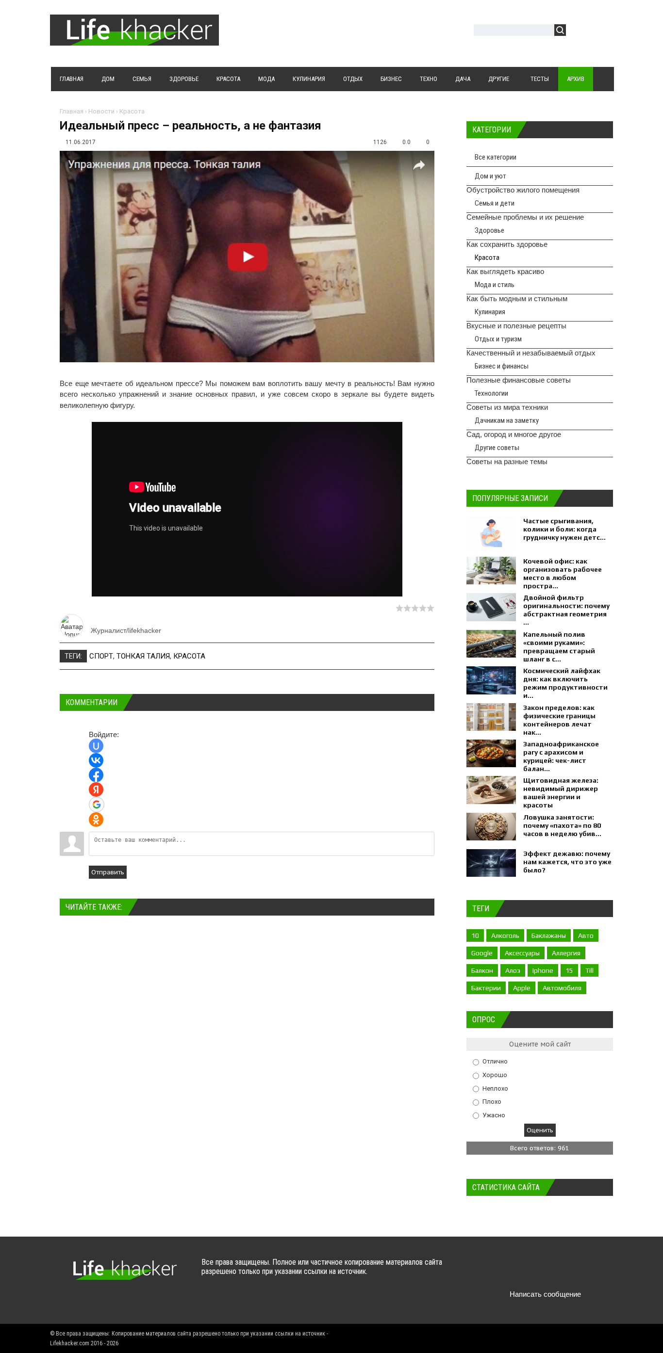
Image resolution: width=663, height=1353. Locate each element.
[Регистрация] (601, 31)
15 (569, 970)
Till (589, 970)
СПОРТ (101, 656)
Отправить (107, 872)
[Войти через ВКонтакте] (96, 760)
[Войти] (578, 31)
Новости (101, 111)
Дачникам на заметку (507, 420)
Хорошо (494, 1075)
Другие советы (497, 447)
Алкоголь (505, 935)
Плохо (491, 1101)
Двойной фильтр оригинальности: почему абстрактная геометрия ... (566, 610)
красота (189, 656)
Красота (132, 111)
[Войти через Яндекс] (96, 789)
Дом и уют (490, 176)
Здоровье (489, 230)
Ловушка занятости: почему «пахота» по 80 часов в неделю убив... (562, 825)
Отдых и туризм (498, 339)
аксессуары (522, 953)
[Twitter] (508, 1271)
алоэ (512, 970)
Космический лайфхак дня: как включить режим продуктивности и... (565, 683)
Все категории (495, 157)
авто (586, 935)
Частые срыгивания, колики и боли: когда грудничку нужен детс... (564, 529)
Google (482, 953)
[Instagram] (565, 1271)
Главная (71, 111)
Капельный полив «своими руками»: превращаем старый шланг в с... (559, 646)
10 (475, 935)
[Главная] (134, 39)
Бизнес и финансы (502, 366)
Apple (521, 988)
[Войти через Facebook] (96, 775)
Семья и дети (494, 203)
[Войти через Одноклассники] (96, 819)
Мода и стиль (494, 284)
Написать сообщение (545, 1294)
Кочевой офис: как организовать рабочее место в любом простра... (562, 573)
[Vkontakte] (489, 1271)
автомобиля (562, 988)
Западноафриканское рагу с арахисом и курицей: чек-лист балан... (561, 756)
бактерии (486, 988)
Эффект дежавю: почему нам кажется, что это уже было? (567, 862)
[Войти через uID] (96, 746)
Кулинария (490, 311)
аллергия (566, 953)
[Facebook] (527, 1271)
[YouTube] (546, 1271)
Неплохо (495, 1088)
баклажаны (548, 935)
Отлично (495, 1061)
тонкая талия (143, 656)
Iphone (542, 970)
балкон (482, 970)
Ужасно (493, 1114)
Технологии (491, 393)
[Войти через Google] (96, 804)
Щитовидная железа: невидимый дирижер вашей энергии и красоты (560, 792)
